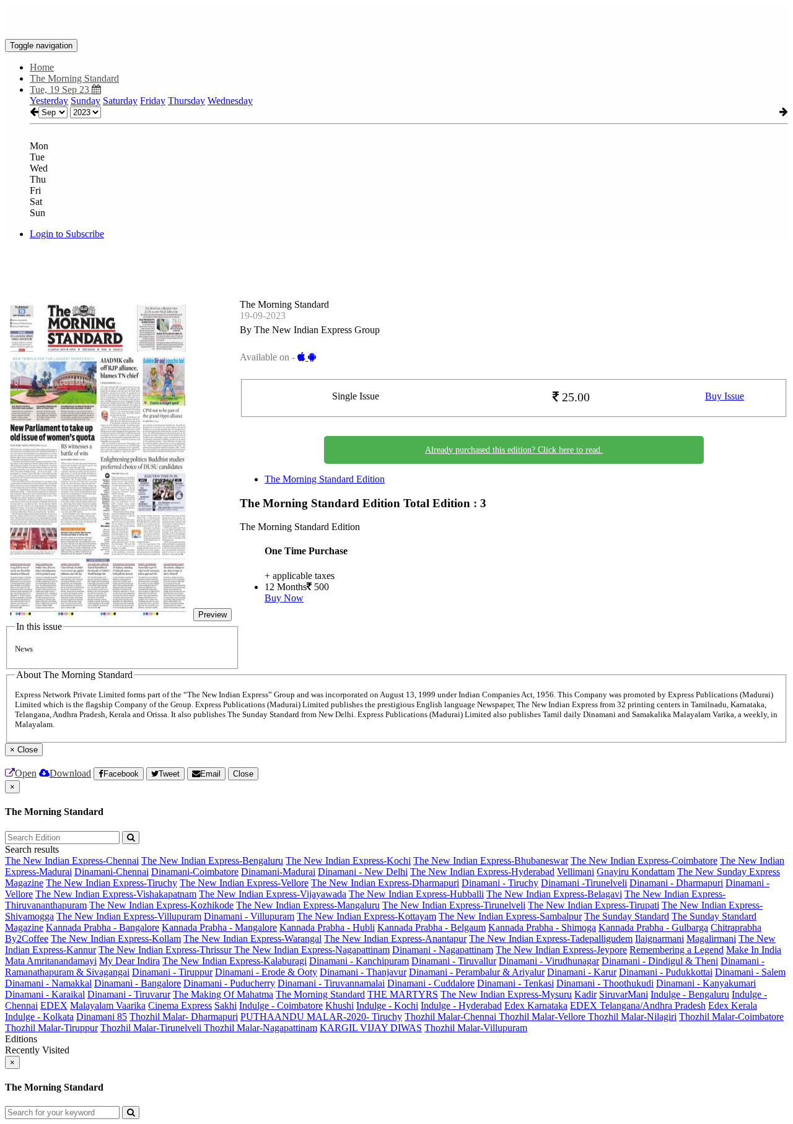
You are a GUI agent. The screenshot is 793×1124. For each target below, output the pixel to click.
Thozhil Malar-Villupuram (475, 1027)
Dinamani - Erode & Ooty (266, 972)
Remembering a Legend (676, 949)
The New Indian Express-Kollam (116, 938)
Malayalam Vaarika (108, 1005)
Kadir (585, 994)
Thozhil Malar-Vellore (543, 1016)
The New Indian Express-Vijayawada (272, 894)
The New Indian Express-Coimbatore (644, 860)
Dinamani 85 (101, 1016)
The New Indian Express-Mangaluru (308, 905)
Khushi (339, 1005)
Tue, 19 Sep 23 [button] (61, 89)
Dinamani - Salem (750, 972)
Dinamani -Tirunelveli (584, 883)
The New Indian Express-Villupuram (128, 916)
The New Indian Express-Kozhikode (161, 905)
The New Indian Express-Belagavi (554, 894)
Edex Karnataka (535, 1005)
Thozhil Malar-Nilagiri (632, 1016)
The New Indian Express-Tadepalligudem (551, 938)
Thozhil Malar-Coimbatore (731, 1016)
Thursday (186, 100)
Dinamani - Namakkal (48, 983)
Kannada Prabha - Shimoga (542, 927)
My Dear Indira (129, 961)
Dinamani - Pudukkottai (665, 972)
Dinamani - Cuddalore (431, 983)
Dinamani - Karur (581, 972)
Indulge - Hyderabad (461, 1005)
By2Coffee (26, 938)
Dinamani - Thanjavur (363, 972)
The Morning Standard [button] (74, 78)
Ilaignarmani (659, 938)
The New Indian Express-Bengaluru (212, 860)
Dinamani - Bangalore (137, 983)
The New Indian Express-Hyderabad (482, 871)
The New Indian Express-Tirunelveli (453, 905)
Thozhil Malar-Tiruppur (51, 1027)
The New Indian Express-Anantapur (395, 938)
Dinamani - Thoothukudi (605, 983)
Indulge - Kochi (387, 1005)
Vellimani (575, 871)
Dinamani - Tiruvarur (128, 994)
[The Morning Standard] (396, 20)
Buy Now (284, 598)
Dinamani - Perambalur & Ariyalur (477, 972)
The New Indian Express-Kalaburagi (234, 961)
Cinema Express (180, 1005)
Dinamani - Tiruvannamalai (331, 983)
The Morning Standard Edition (325, 479)
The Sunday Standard (626, 916)
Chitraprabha (736, 927)
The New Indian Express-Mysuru (506, 994)
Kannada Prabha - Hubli (327, 927)
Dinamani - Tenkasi (515, 983)
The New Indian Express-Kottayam (366, 916)
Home (42, 67)
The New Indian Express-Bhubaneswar (490, 860)
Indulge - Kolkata (39, 1016)
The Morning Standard (320, 994)
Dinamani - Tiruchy (500, 883)
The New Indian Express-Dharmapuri (385, 883)
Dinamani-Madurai (278, 871)
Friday (152, 100)
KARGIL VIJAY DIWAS (371, 1027)
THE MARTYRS (402, 994)
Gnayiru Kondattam (636, 871)
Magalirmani (711, 938)
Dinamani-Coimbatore (195, 871)
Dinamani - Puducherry (229, 983)
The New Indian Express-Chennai (72, 860)
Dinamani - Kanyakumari (706, 983)
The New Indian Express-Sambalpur (510, 916)
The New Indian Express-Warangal (252, 938)
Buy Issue (724, 396)
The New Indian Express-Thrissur (166, 949)
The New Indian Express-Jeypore (561, 949)
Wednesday (230, 100)
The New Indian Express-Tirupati (593, 905)
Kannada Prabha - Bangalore (102, 927)
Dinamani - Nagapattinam (442, 949)
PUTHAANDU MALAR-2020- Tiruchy (321, 1016)
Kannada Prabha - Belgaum (431, 927)
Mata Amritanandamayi (51, 961)
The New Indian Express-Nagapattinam (312, 949)
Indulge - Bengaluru (690, 994)
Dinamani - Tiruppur (172, 972)
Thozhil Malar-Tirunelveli (152, 1027)
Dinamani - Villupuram (249, 916)
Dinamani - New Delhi (363, 871)
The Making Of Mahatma (223, 994)
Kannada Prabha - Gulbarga (653, 927)
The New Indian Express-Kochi (348, 860)
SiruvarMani (623, 994)
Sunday (85, 100)
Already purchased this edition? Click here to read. (514, 450)
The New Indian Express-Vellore (244, 883)
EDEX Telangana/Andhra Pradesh (638, 1005)
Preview (212, 614)
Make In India (753, 949)
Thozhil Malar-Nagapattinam (260, 1027)
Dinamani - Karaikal (45, 994)
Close (243, 773)
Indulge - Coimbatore (281, 1005)
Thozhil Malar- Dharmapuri (183, 1016)
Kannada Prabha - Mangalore (219, 927)
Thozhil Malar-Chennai (452, 1016)
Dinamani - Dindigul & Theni (660, 961)
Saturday (120, 100)
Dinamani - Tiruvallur (453, 961)
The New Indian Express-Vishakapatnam (115, 894)
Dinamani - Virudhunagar (549, 961)
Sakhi (225, 1005)
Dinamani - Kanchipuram (359, 961)
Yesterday (49, 100)
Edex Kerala (732, 1005)
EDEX (54, 1005)
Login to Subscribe (67, 234)
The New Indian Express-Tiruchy (111, 883)
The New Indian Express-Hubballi (416, 894)
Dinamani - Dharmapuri (676, 883)
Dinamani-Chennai (111, 871)
